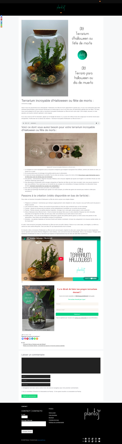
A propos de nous (54, 420)
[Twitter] (30, 339)
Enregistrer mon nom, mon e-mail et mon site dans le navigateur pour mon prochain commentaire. (51, 388)
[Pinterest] (27, 339)
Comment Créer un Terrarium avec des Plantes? (34, 344)
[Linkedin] (32, 339)
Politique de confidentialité (56, 422)
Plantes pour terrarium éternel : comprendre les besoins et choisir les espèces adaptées (44, 345)
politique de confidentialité (81, 317)
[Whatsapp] (35, 339)
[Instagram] (25, 339)
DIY (24, 342)
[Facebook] (23, 339)
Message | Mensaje (26, 420)
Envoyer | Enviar (27, 431)
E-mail (23, 414)
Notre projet (52, 413)
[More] (37, 339)
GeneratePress (41, 440)
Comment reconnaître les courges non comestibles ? (45, 186)
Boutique (51, 417)
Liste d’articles (53, 415)
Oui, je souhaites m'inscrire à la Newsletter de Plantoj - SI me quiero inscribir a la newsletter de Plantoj (51, 391)
